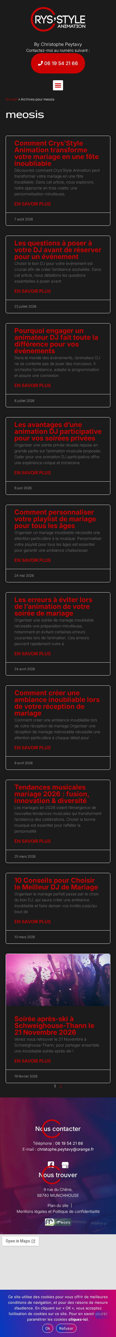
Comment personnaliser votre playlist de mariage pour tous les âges (55, 519)
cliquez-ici (78, 1319)
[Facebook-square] (51, 1165)
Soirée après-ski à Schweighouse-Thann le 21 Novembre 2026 (54, 1025)
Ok (47, 1328)
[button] (58, 85)
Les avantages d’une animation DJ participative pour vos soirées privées (58, 431)
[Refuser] (103, 1315)
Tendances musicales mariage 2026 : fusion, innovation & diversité (51, 794)
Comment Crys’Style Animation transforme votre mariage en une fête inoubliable (56, 153)
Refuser (66, 1328)
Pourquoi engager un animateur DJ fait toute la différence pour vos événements (56, 341)
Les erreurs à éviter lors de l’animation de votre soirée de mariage (53, 606)
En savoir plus (32, 204)
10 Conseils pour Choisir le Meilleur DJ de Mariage (56, 883)
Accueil (11, 99)
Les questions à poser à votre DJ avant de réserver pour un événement (57, 250)
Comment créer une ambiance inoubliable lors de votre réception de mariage (57, 703)
